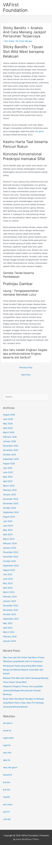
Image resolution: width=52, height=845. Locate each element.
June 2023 (8, 579)
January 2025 (9, 494)
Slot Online (9, 41)
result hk (7, 730)
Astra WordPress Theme (27, 839)
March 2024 (8, 539)
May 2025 (7, 477)
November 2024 (10, 503)
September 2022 (11, 619)
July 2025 (7, 468)
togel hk (6, 745)
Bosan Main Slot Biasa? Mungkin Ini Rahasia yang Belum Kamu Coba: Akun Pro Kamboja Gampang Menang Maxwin (23, 703)
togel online (8, 738)
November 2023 (10, 556)
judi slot (6, 782)
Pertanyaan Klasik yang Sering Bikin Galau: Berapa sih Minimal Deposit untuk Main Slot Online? (23, 670)
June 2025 (8, 472)
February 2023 (10, 596)
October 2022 (9, 614)
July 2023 (7, 574)
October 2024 (9, 508)
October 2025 (9, 454)
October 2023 (9, 561)
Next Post (25, 375)
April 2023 (8, 588)
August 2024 (9, 517)
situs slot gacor (10, 767)
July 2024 (7, 521)
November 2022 (10, 610)
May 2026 (8, 423)
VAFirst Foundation (15, 7)
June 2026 (8, 419)
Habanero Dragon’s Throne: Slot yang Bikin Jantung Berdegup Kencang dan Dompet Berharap (23, 690)
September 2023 (11, 565)
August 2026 (9, 414)
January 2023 (9, 601)
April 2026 (8, 428)
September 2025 (11, 459)
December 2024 (10, 499)
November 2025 (10, 450)
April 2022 (7, 628)
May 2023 (8, 583)
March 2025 (8, 486)
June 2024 (8, 526)
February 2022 (10, 636)
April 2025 (7, 481)
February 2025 (10, 490)
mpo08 (6, 797)
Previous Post (25, 367)
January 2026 (9, 441)
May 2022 (7, 623)
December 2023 (10, 552)
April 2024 (8, 534)
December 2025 (10, 446)
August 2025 (9, 463)
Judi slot (7, 819)
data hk (6, 760)
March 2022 (8, 632)
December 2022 (10, 605)
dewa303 (7, 775)
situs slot (7, 752)
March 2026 (8, 432)
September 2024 (11, 512)
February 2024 (10, 543)
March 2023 (8, 592)
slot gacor (39, 131)
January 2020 (9, 641)
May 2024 (8, 530)
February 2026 (10, 437)
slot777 (6, 812)
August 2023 (9, 570)
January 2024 (9, 548)
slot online (7, 804)
